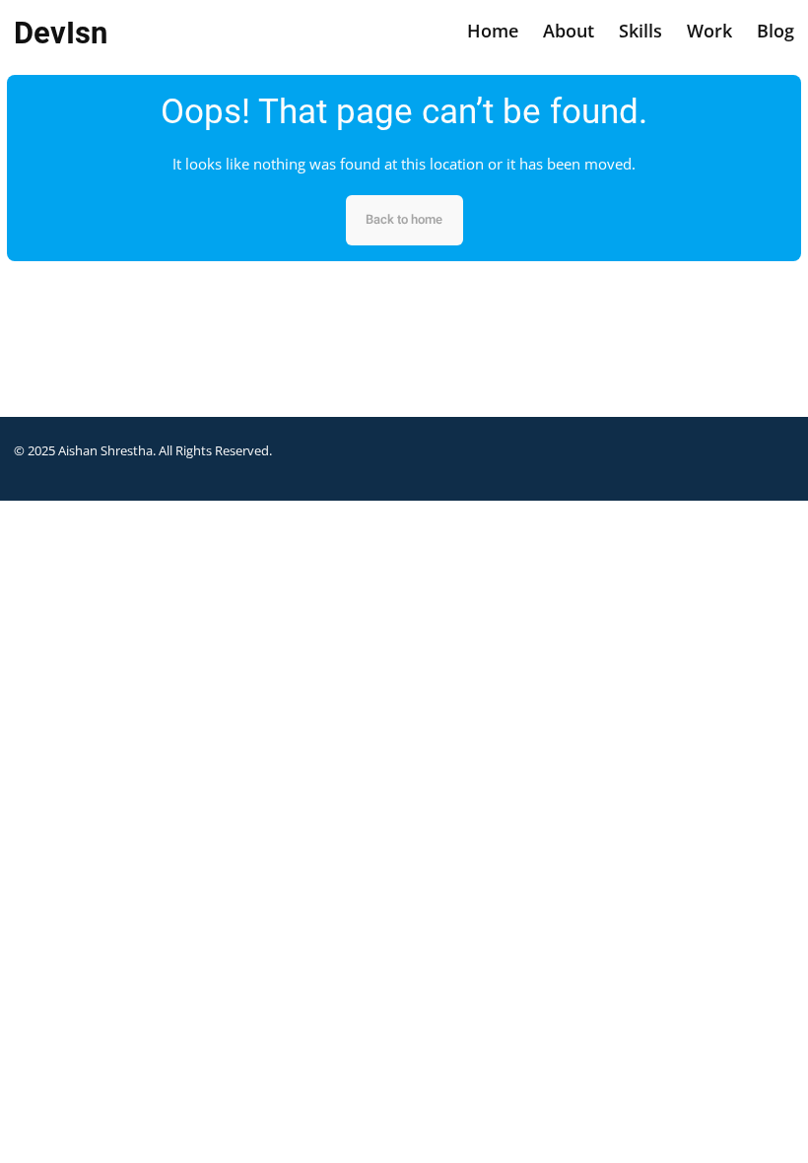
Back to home (404, 219)
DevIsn (60, 33)
